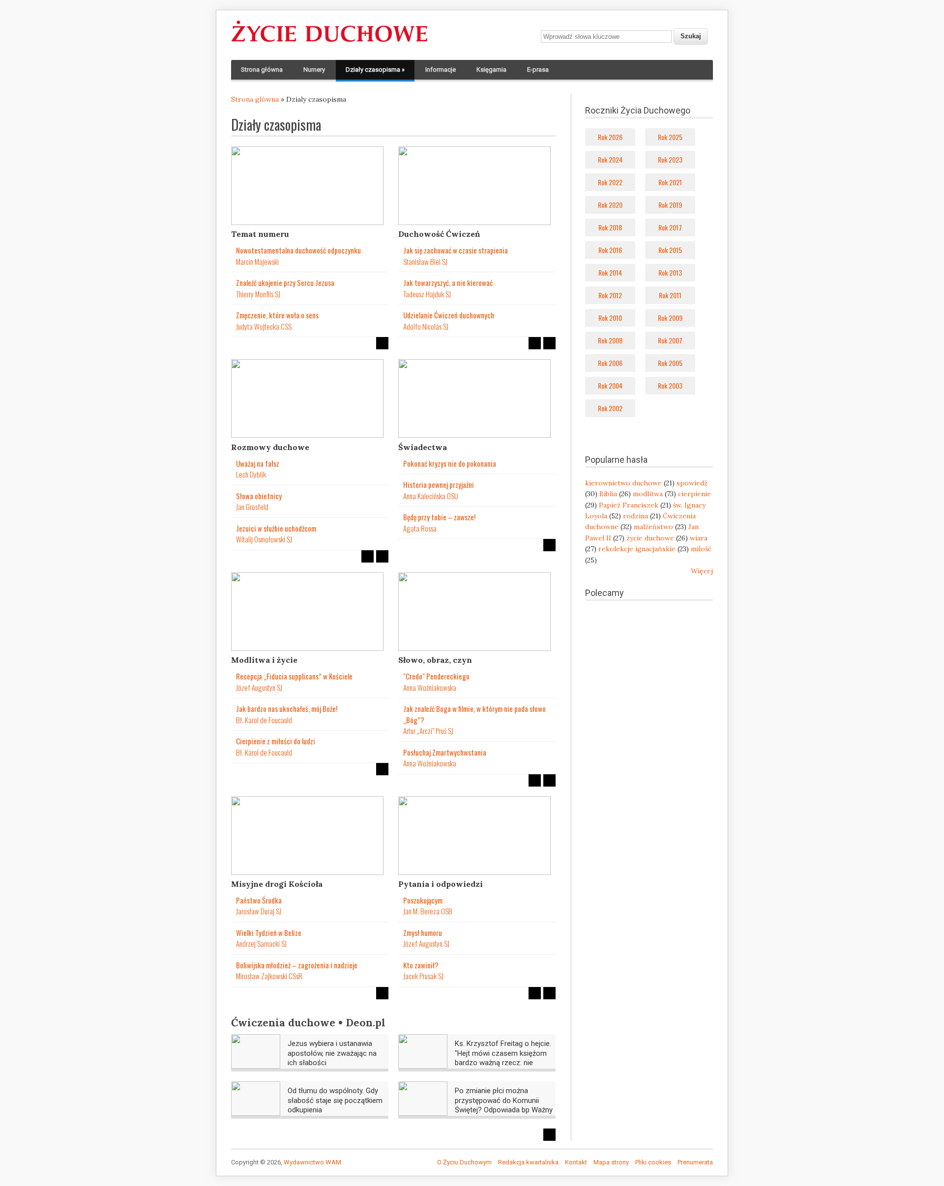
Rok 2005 (670, 363)
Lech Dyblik (251, 474)
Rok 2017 (670, 227)
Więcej (702, 570)
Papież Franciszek (628, 505)
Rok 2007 (670, 340)
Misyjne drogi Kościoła (277, 884)
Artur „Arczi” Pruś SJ (428, 730)
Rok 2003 (670, 385)
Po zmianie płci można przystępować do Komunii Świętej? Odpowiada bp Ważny (504, 1100)
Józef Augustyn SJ (259, 687)
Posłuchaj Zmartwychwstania (444, 752)
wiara (699, 538)
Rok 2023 (670, 159)
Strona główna (262, 69)
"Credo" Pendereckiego (436, 676)
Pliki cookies (653, 1162)
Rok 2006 (610, 363)
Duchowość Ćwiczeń (439, 234)
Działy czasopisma (375, 69)
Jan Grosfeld (252, 506)
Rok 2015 (670, 250)
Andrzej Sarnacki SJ (261, 943)
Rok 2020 (610, 204)
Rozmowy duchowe (270, 447)
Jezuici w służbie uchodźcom (276, 528)
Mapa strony (611, 1162)
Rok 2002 (610, 408)
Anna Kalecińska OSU (430, 495)
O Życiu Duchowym (464, 1162)
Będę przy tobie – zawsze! (439, 516)
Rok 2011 (670, 295)
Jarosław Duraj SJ (258, 910)
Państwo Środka (259, 900)
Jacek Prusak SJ (423, 975)
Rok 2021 (670, 182)
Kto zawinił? (421, 965)
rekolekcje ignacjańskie (637, 548)
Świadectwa (422, 447)
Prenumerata (695, 1162)
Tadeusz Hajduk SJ (427, 293)
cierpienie (694, 493)
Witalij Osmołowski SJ (264, 539)
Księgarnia (491, 69)
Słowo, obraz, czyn (435, 660)
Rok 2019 (670, 204)
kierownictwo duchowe (623, 483)
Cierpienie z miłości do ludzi (275, 740)
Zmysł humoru (422, 932)
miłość (701, 548)
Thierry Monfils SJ (258, 293)
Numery (314, 69)
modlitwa (648, 493)
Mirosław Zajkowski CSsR (269, 975)
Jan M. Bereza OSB (427, 910)
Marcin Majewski (257, 261)
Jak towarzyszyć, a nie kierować (448, 282)
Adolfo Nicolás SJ (425, 326)
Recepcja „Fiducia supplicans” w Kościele (294, 676)
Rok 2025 (670, 137)
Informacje (440, 69)
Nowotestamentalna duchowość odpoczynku (298, 250)
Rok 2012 (610, 295)
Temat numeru (260, 234)
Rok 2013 (670, 272)
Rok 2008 (610, 340)
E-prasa (538, 69)
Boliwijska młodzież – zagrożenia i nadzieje (296, 965)
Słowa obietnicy (259, 495)
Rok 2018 (610, 227)
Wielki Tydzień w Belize (268, 932)
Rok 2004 (610, 385)
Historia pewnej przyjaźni (438, 484)
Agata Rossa (420, 528)
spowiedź (692, 483)
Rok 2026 (610, 137)
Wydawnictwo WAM (312, 1162)
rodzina (635, 515)
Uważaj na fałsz (257, 463)
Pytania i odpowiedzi (440, 884)
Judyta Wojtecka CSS (264, 326)
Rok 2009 (670, 317)
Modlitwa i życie (264, 660)
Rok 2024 (610, 159)
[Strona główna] (329, 42)
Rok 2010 (610, 317)
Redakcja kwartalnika (528, 1162)
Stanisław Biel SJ (425, 261)
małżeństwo (653, 526)
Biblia (608, 493)
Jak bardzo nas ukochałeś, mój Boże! (286, 708)
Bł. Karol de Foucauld (264, 719)
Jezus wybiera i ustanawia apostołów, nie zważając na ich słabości (332, 1053)
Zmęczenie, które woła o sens (277, 315)
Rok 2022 (610, 182)
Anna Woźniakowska (429, 687)
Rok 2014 (610, 272)
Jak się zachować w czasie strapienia (455, 250)
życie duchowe (650, 538)
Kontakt (576, 1162)
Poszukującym (422, 900)
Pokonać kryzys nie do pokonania (449, 463)
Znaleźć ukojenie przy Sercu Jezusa (285, 282)
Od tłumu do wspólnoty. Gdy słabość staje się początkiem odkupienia (335, 1100)
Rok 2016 (610, 250)
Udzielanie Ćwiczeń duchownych (448, 315)
